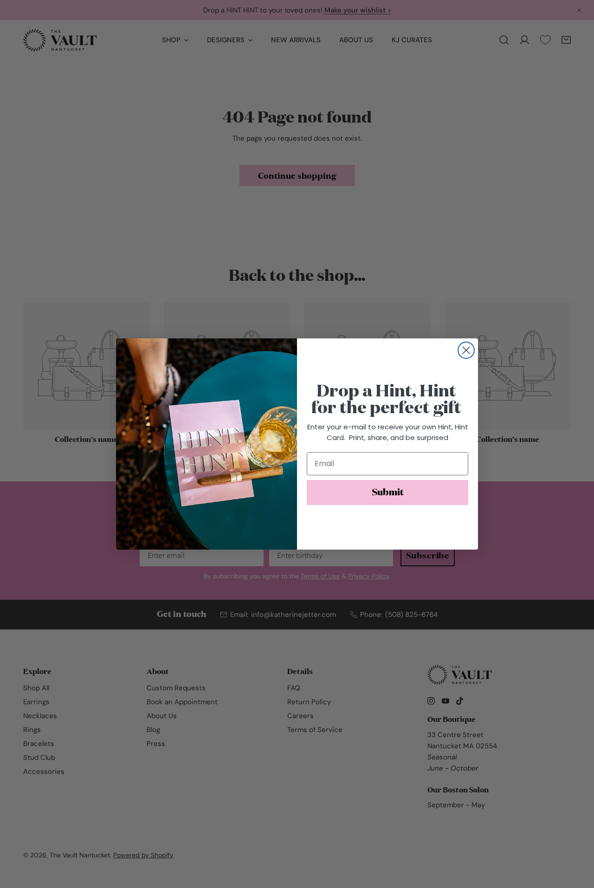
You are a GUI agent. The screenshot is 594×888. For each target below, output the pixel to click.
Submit (388, 492)
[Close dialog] (466, 350)
